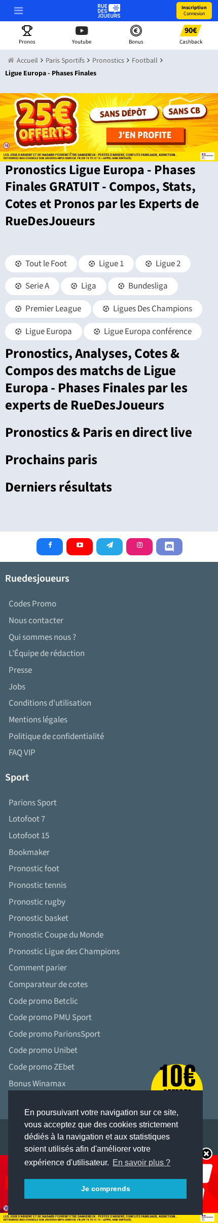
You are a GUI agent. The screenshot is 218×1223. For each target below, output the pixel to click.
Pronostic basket (38, 918)
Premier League (52, 309)
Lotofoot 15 (29, 836)
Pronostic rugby (37, 902)
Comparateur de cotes (48, 985)
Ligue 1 (110, 264)
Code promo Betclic (43, 1001)
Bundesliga (147, 286)
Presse (20, 670)
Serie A (36, 286)
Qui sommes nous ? (42, 637)
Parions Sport (33, 803)
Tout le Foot (45, 264)
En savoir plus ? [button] (141, 1162)
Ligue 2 (167, 264)
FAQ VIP (22, 753)
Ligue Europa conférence (147, 331)
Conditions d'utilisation (50, 703)
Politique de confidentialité (56, 736)
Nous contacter (36, 621)
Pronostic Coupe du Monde (56, 935)
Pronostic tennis (37, 885)
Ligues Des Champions (152, 309)
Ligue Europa (48, 331)
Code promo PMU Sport (50, 1017)
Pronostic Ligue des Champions (64, 952)
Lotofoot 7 (27, 819)
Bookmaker (29, 852)
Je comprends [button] (105, 1189)
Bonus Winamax (37, 1084)
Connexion (194, 10)
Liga (88, 286)
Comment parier (38, 968)
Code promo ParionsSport (54, 1034)
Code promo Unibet (43, 1050)
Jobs (17, 687)
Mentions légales (38, 720)
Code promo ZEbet (42, 1067)
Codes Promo (32, 604)
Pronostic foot (34, 869)
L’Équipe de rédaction (47, 653)
